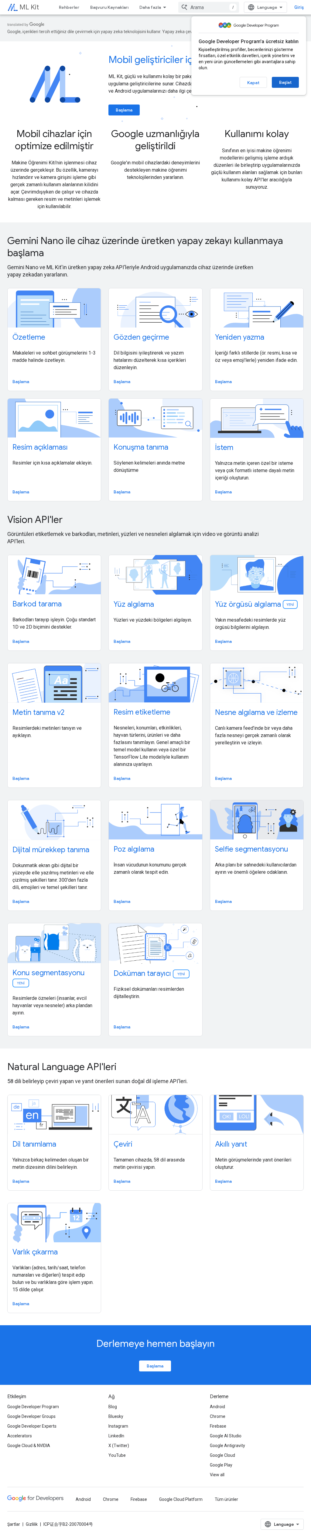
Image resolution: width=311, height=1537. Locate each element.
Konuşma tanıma (141, 447)
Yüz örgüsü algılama (254, 604)
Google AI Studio (225, 1435)
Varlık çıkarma (35, 1252)
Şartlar (13, 1524)
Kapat (253, 82)
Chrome (217, 1416)
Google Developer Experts (31, 1426)
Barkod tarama (37, 604)
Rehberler (69, 7)
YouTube (117, 1455)
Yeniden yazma (239, 337)
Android (217, 1406)
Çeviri (123, 1144)
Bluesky (115, 1416)
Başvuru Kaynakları (109, 7)
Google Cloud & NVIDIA (28, 1445)
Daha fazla (150, 7)
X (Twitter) (118, 1445)
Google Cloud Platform (181, 1499)
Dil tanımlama (34, 1144)
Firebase (218, 1426)
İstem (224, 447)
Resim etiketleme (142, 712)
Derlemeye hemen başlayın (155, 1343)
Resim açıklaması (40, 447)
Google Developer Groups (31, 1416)
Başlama (124, 110)
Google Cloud (222, 1455)
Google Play (221, 1465)
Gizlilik (32, 1524)
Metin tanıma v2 (38, 712)
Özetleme (28, 337)
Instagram (118, 1426)
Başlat (285, 82)
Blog (112, 1406)
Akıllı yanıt (231, 1144)
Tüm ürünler (226, 1499)
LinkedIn (116, 1435)
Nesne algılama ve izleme (256, 712)
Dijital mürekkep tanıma (50, 849)
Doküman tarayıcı (150, 973)
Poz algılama (134, 849)
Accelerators (19, 1435)
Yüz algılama (134, 604)
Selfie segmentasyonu (251, 849)
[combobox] (208, 7)
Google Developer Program (33, 1406)
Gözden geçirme (141, 337)
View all (217, 1474)
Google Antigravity (227, 1445)
